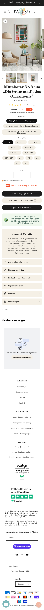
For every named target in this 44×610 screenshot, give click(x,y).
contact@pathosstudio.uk (22, 452)
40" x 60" (9, 158)
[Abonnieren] (35, 538)
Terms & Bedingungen (22, 433)
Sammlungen (22, 386)
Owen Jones (20, 101)
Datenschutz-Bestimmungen (22, 428)
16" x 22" (14, 147)
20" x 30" (29, 147)
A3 (29, 158)
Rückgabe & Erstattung (22, 423)
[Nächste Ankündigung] (39, 3)
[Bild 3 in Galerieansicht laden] (33, 78)
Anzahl (22, 170)
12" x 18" (34, 142)
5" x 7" (8, 142)
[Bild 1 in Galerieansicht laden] (11, 78)
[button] (5, 11)
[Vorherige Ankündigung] (4, 3)
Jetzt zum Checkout (22, 207)
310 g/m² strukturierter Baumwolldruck (22, 126)
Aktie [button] (7, 309)
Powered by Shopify (29, 605)
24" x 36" (14, 153)
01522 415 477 (22, 447)
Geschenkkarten (22, 392)
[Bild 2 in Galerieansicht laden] (22, 78)
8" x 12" (20, 142)
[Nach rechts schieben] (41, 78)
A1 (17, 163)
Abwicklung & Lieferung (22, 417)
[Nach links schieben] (2, 78)
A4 (20, 158)
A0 (26, 163)
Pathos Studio (18, 605)
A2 (37, 158)
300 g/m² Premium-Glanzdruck (22, 121)
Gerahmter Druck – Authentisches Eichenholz (22, 132)
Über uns (22, 397)
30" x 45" (29, 153)
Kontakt (22, 403)
